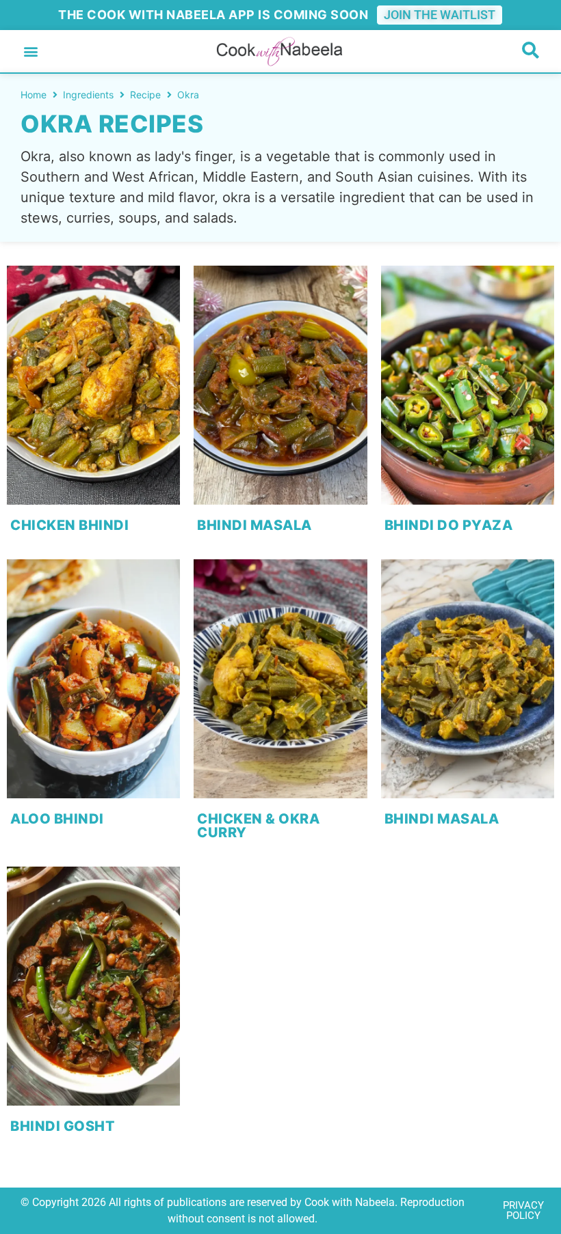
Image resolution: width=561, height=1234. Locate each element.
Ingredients (88, 94)
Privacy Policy (523, 1210)
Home (34, 94)
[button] (30, 51)
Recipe (145, 94)
